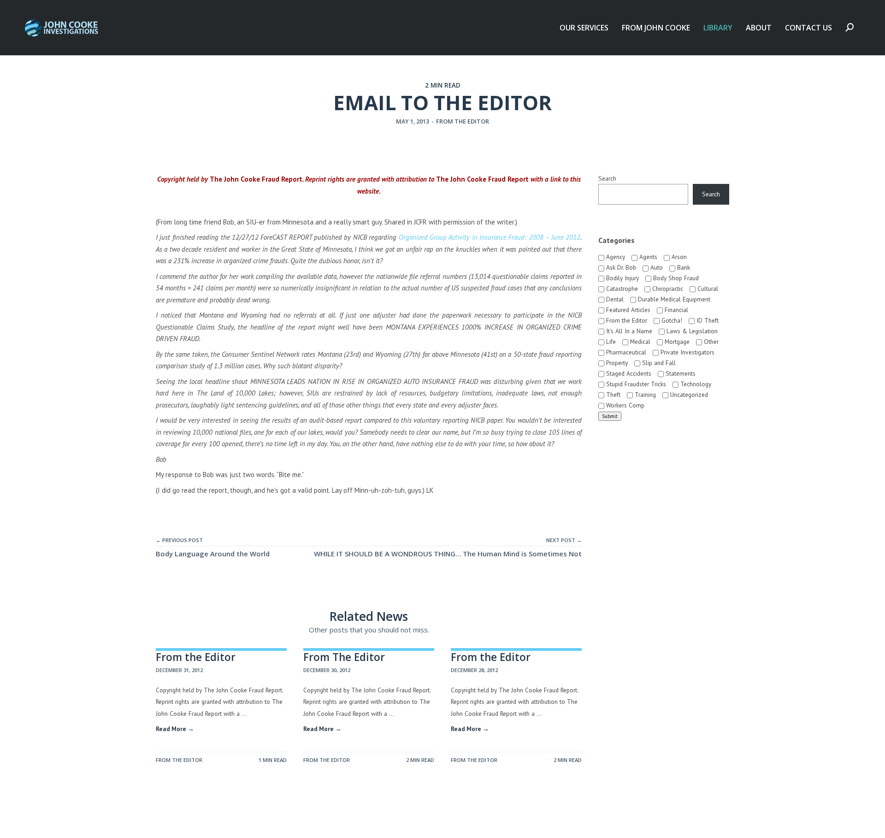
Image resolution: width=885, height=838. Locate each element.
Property (616, 363)
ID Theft (707, 320)
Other (710, 341)
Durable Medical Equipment (673, 299)
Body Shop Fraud (675, 278)
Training (644, 394)
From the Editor (462, 121)
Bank (682, 267)
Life (610, 341)
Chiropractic (666, 288)
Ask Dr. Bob (620, 267)
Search (607, 178)
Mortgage (676, 341)
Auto (656, 267)
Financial (675, 310)
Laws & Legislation (691, 331)
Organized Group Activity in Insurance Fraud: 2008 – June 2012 (489, 237)
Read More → (175, 729)
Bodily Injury (621, 278)
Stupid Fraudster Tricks (635, 384)
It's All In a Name (628, 331)
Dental (614, 299)
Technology (694, 384)
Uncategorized (688, 394)
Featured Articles (627, 310)
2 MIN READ (442, 85)
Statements (680, 373)
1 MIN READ (273, 759)
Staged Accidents (627, 373)
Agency (614, 257)
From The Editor (344, 657)
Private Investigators (686, 352)
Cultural (707, 288)
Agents (647, 257)
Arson (678, 257)
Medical (639, 341)
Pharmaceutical (625, 352)
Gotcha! (671, 320)
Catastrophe (621, 288)
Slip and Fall (658, 363)
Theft (612, 394)
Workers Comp (624, 405)
